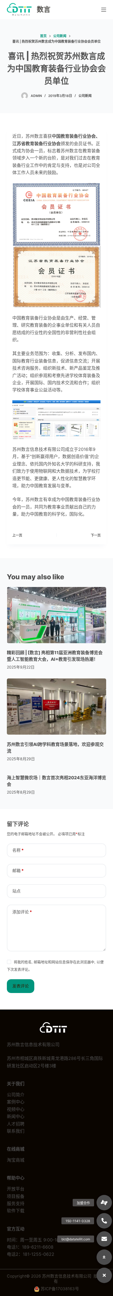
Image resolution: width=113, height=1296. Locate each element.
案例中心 (15, 1102)
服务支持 (15, 1203)
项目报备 (15, 1196)
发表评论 (20, 986)
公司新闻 (85, 96)
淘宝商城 (15, 1160)
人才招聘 (15, 1124)
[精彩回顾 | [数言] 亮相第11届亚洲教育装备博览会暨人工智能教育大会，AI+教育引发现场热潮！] (56, 615)
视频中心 (15, 1109)
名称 (18, 850)
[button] (104, 1275)
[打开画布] (103, 9)
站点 (16, 891)
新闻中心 (15, 1116)
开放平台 (15, 1189)
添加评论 (22, 911)
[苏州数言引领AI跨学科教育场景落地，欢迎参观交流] (56, 706)
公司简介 (15, 1094)
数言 (43, 9)
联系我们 (15, 1131)
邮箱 (18, 870)
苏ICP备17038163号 (60, 1288)
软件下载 (15, 1210)
